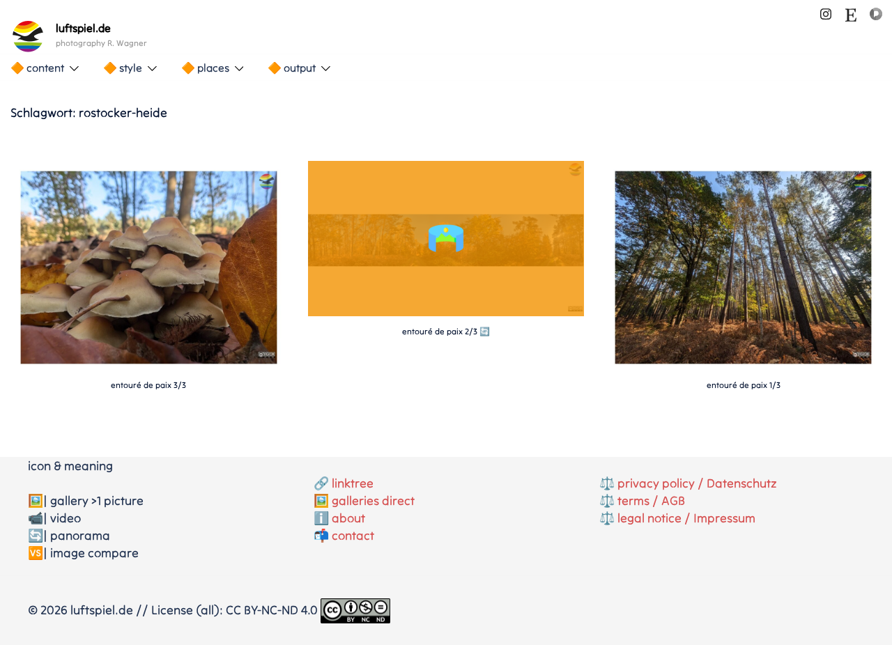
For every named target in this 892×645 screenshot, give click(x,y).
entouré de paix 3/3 (148, 385)
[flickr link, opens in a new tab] (876, 12)
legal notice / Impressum (686, 518)
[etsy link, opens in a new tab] (850, 12)
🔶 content (37, 68)
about (348, 518)
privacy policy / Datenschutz (697, 483)
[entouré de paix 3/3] (148, 266)
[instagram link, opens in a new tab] (825, 12)
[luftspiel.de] (27, 36)
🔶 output (292, 68)
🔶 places (205, 68)
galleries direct (373, 500)
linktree (353, 483)
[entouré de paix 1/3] (743, 266)
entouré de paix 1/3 (743, 385)
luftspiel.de (83, 28)
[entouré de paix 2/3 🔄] (446, 312)
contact (353, 535)
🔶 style (122, 68)
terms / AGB (651, 500)
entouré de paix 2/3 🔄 (446, 331)
